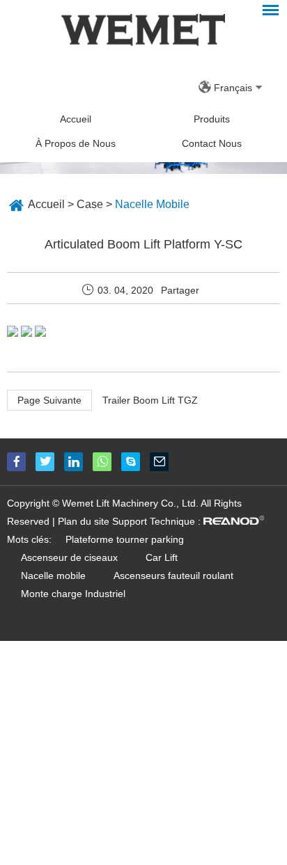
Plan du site (83, 521)
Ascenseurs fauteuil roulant (173, 575)
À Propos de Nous (76, 143)
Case (90, 204)
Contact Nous (212, 143)
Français (233, 87)
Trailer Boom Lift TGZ (150, 400)
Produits (212, 119)
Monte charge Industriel (73, 593)
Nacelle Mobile (152, 204)
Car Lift (162, 557)
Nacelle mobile (53, 575)
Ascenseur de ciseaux (69, 557)
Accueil (75, 119)
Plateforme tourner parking (124, 539)
